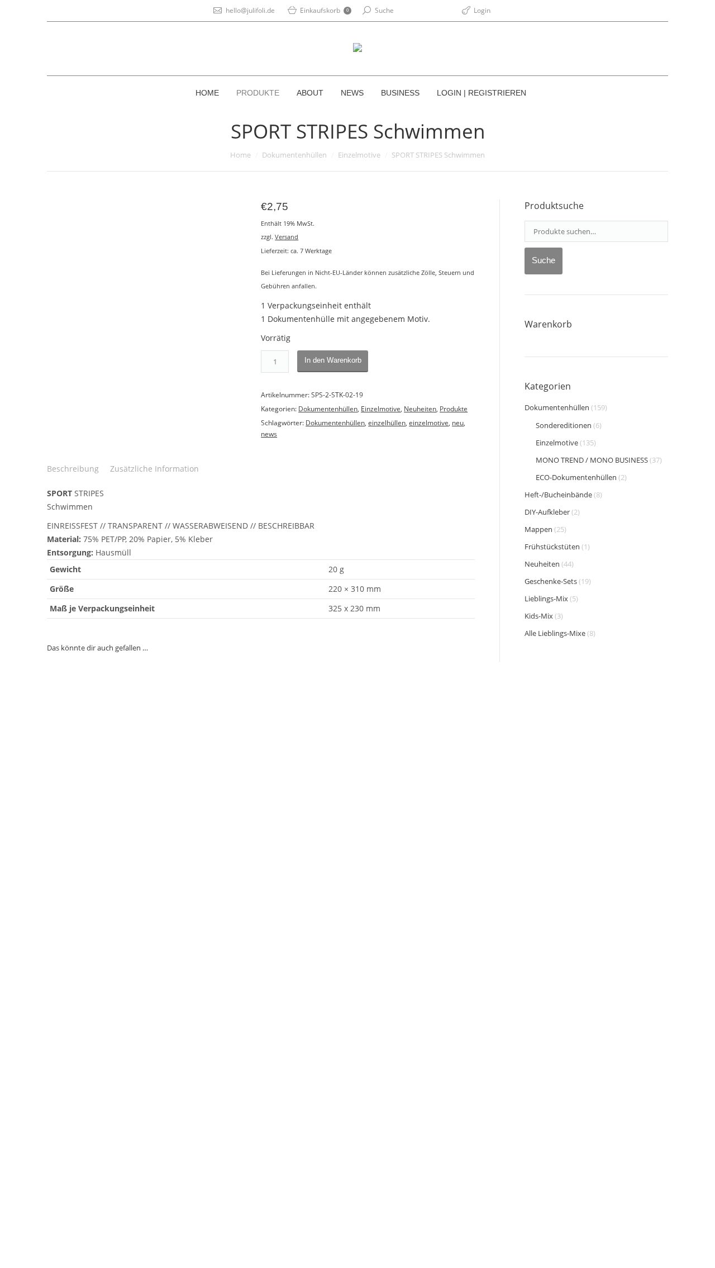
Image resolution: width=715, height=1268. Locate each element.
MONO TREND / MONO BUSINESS (592, 460)
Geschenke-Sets (551, 581)
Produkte (454, 409)
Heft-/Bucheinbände (558, 495)
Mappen (538, 529)
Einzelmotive (359, 155)
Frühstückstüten (552, 547)
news (269, 434)
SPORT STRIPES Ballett (96, 825)
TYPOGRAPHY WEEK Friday (337, 839)
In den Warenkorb (332, 360)
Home (240, 155)
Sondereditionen (564, 425)
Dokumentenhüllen (294, 155)
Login (482, 10)
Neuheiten (420, 409)
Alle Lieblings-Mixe (555, 633)
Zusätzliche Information (154, 468)
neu (458, 423)
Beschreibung (73, 468)
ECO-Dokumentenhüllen (576, 477)
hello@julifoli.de (250, 10)
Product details (96, 740)
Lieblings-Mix (546, 598)
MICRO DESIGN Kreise (214, 811)
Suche (384, 10)
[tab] (73, 469)
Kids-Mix (539, 616)
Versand (286, 236)
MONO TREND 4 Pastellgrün (106, 1097)
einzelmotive (429, 423)
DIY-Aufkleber (547, 512)
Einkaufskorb (324, 10)
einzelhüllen (387, 423)
